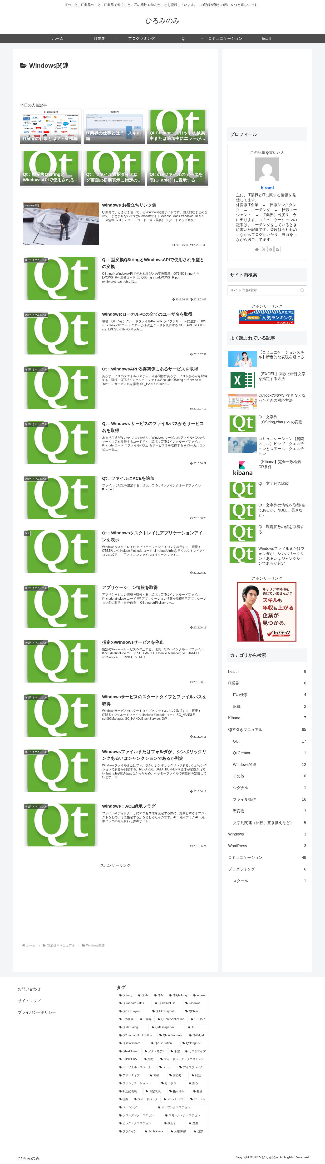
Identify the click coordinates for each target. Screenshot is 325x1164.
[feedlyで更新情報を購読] (270, 249)
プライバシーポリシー (37, 1012)
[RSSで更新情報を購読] (277, 249)
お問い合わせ (29, 989)
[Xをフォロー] (264, 249)
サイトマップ (29, 1001)
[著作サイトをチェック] (257, 249)
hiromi (267, 188)
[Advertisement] (115, 84)
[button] (302, 290)
